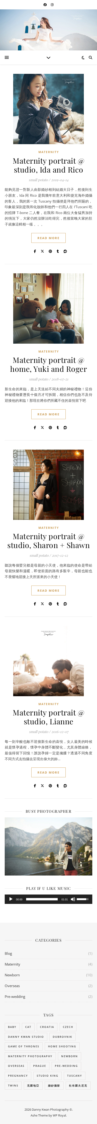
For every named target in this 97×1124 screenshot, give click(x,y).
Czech (68, 1027)
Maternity (48, 152)
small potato (38, 179)
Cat (28, 1027)
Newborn (12, 975)
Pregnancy (18, 1075)
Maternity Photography (30, 1056)
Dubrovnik (62, 1036)
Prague (39, 1066)
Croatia (47, 1027)
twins (13, 1085)
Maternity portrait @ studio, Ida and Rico (48, 164)
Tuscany (74, 1075)
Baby (12, 1027)
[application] (48, 899)
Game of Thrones (23, 1046)
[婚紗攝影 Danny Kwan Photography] (48, 30)
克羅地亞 (33, 1085)
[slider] (42, 899)
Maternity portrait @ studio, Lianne (48, 716)
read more (48, 238)
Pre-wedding (15, 996)
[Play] (10, 899)
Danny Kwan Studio (26, 1036)
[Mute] (73, 899)
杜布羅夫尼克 (78, 1085)
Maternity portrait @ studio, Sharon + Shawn (48, 540)
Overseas (12, 985)
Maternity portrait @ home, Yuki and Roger (48, 364)
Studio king (47, 1075)
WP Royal (59, 1115)
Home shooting (62, 1046)
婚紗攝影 (54, 1085)
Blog (8, 953)
